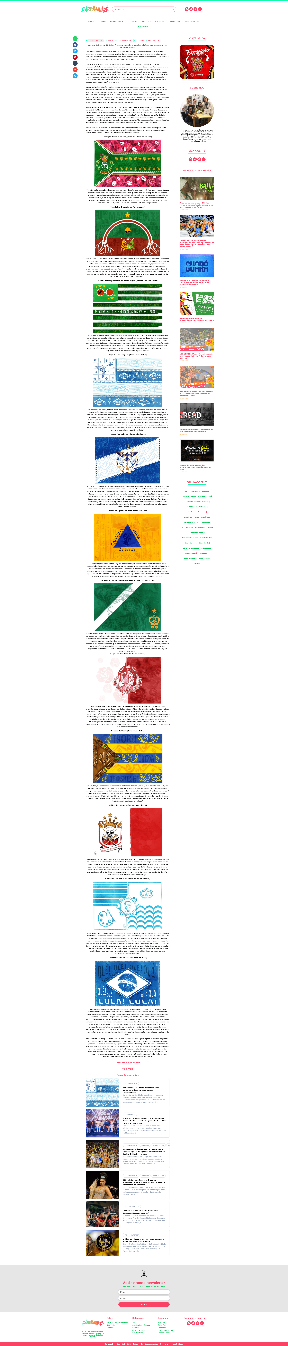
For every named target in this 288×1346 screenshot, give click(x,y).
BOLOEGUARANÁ (204, 496)
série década (206, 548)
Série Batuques (191, 543)
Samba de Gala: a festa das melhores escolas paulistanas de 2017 (195, 467)
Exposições (174, 21)
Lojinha (133, 21)
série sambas (204, 558)
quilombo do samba (190, 538)
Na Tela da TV (187, 527)
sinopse (197, 564)
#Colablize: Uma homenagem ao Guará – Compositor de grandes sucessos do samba (195, 282)
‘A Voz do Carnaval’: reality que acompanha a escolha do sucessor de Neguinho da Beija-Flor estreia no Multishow (144, 1120)
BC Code (179, 1344)
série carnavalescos (191, 548)
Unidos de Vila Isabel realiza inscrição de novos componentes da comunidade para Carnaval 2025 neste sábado (197, 244)
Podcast (159, 21)
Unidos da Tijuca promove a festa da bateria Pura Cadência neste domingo (143, 1240)
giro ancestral (189, 522)
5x (186, 491)
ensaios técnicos (132, 1206)
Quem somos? (117, 21)
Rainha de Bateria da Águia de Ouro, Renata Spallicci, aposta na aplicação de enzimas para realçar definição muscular (144, 1151)
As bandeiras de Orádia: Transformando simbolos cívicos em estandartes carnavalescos (141, 1090)
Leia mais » (184, 209)
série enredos (190, 553)
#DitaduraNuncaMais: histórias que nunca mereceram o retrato (196, 430)
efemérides (205, 517)
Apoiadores (144, 27)
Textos (102, 21)
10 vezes (205, 491)
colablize (202, 507)
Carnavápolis (192, 507)
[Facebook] (187, 9)
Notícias (146, 21)
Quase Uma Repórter (197, 532)
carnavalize (130, 1114)
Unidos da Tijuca (132, 1235)
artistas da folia (189, 496)
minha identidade (203, 522)
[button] (75, 38)
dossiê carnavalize (191, 517)
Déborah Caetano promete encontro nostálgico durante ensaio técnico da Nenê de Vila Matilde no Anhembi (144, 1182)
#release (145, 1145)
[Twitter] (191, 9)
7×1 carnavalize (194, 491)
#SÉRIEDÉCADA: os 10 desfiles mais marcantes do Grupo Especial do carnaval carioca (196, 394)
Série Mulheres (203, 553)
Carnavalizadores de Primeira (197, 501)
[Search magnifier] (173, 9)
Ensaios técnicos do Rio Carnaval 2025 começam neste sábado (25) (140, 1212)
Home (91, 21)
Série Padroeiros (190, 558)
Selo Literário (192, 21)
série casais (204, 543)
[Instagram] (195, 9)
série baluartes (206, 538)
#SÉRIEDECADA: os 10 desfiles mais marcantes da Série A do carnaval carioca (196, 356)
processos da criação (203, 527)
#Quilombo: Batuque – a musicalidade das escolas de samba (197, 319)
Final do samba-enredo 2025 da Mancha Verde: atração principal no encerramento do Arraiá (196, 205)
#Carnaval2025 (95, 41)
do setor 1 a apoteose (197, 512)
